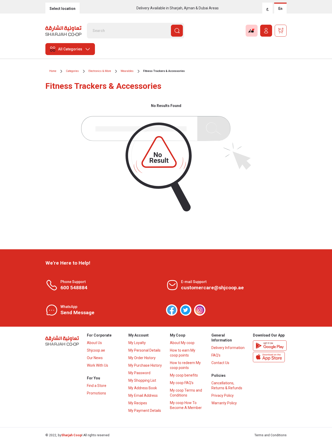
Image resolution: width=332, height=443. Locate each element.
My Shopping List (142, 380)
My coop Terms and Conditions (186, 392)
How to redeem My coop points (185, 365)
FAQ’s (215, 355)
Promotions (96, 393)
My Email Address (143, 395)
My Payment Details (144, 410)
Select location (62, 8)
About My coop (182, 343)
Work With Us (97, 365)
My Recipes (137, 403)
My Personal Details (144, 350)
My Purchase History (145, 365)
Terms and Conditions (270, 435)
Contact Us (220, 363)
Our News (95, 358)
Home (52, 71)
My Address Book (142, 388)
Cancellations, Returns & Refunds (226, 385)
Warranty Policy (224, 403)
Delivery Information (228, 348)
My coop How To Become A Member (186, 405)
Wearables (127, 71)
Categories (72, 71)
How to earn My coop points (182, 352)
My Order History (142, 358)
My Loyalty (137, 343)
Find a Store (96, 386)
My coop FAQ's (181, 383)
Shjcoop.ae (96, 350)
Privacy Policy (222, 395)
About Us (94, 343)
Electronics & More (99, 71)
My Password (139, 373)
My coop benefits (184, 375)
